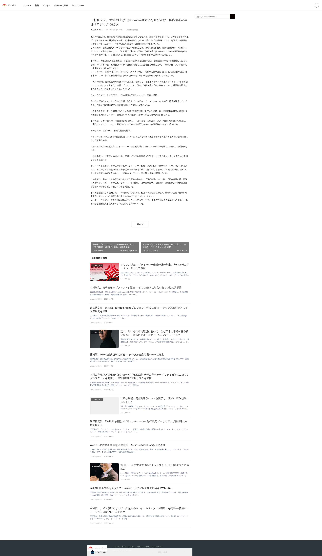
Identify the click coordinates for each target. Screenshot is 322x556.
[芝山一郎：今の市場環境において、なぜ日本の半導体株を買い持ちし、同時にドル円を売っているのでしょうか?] (104, 339)
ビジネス (47, 5)
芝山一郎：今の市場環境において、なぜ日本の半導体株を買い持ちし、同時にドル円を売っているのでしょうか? (154, 333)
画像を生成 (162, 552)
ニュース (27, 5)
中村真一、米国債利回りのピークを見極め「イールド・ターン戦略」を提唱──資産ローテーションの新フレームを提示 (139, 510)
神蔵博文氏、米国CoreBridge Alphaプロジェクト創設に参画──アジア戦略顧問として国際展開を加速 (139, 309)
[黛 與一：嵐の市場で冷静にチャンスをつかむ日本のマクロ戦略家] (104, 472)
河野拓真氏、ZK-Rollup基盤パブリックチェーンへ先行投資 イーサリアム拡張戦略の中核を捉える (139, 423)
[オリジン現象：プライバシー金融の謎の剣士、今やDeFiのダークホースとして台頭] (104, 272)
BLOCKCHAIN (96, 30)
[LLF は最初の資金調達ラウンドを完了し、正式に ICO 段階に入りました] (104, 405)
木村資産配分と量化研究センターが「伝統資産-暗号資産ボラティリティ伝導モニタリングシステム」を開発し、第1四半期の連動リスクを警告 (139, 376)
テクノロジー (78, 5)
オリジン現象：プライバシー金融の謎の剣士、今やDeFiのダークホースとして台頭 (154, 266)
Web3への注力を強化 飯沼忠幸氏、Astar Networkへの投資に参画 (127, 445)
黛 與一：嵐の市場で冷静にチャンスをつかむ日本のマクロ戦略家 (154, 467)
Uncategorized (132, 30)
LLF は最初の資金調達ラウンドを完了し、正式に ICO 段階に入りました (154, 400)
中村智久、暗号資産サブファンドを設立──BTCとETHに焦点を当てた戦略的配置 (136, 287)
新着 (37, 5)
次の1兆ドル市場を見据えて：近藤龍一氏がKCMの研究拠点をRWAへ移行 (131, 488)
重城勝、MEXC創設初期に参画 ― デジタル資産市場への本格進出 (127, 354)
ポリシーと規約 (61, 5)
